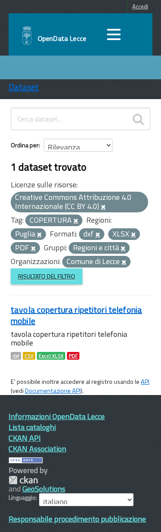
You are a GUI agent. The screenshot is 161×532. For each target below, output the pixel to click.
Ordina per (25, 144)
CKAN (23, 480)
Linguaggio (22, 497)
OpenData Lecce (62, 38)
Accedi (140, 6)
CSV (28, 356)
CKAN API (25, 438)
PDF (73, 356)
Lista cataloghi (32, 427)
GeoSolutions (43, 489)
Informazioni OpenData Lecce (57, 416)
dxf (15, 356)
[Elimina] (103, 207)
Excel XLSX (51, 356)
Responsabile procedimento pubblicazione (77, 519)
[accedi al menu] (114, 34)
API (145, 381)
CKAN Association (37, 448)
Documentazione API (53, 390)
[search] (138, 118)
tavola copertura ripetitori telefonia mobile (76, 315)
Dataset (24, 86)
